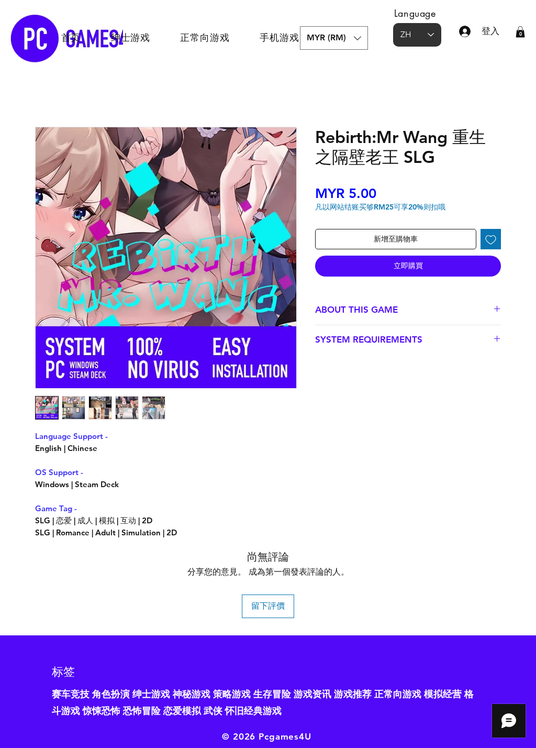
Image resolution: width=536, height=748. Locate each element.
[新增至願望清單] (491, 239)
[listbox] (334, 38)
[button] (334, 38)
